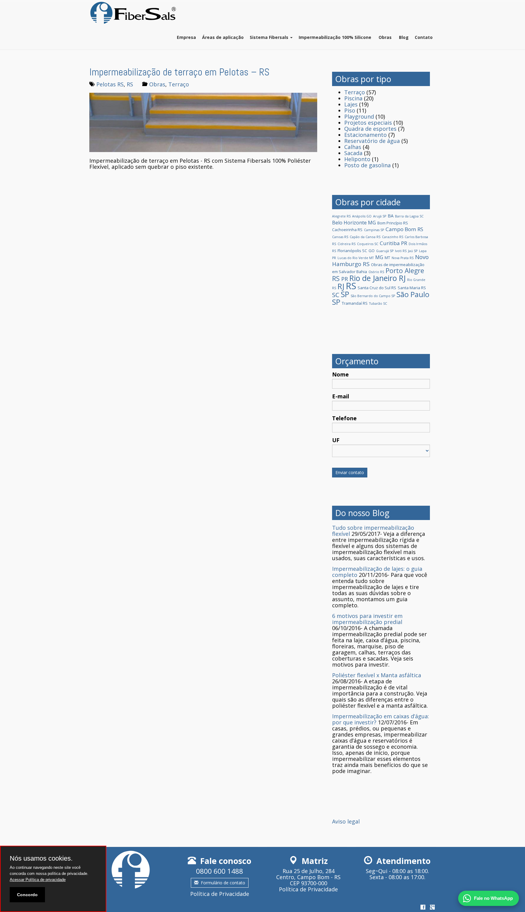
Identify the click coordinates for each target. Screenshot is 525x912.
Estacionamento (365, 134)
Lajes (351, 104)
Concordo (27, 894)
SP (345, 294)
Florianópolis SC (352, 250)
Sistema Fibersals (270, 37)
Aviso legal (346, 821)
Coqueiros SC (367, 244)
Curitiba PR (393, 243)
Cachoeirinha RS (347, 229)
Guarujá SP (384, 251)
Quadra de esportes (370, 128)
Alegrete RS (341, 216)
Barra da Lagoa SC (409, 216)
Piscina (353, 98)
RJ (341, 286)
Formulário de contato (223, 883)
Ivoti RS (401, 251)
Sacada (353, 153)
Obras (384, 37)
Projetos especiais (368, 122)
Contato (424, 37)
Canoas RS (340, 237)
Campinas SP (374, 230)
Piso (349, 110)
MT (387, 257)
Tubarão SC (378, 303)
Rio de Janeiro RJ (377, 278)
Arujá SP (379, 216)
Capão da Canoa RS (365, 237)
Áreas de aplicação (223, 37)
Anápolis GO (362, 216)
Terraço (178, 84)
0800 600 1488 (219, 871)
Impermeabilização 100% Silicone (335, 37)
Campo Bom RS (404, 229)
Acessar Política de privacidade (38, 879)
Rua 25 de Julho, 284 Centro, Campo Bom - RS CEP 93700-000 (308, 877)
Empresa (186, 37)
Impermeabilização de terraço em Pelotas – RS (179, 72)
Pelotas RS (110, 84)
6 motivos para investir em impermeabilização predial (367, 619)
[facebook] (423, 907)
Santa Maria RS (412, 287)
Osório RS (376, 272)
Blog (403, 37)
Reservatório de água (372, 140)
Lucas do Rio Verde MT (356, 258)
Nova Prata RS (402, 258)
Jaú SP (412, 251)
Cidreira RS (346, 244)
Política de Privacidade (219, 893)
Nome (340, 374)
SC (335, 294)
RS (130, 84)
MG (379, 257)
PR (344, 279)
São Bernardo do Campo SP (373, 296)
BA (390, 216)
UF (335, 440)
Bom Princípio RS (392, 223)
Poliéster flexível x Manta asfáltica (376, 675)
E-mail (340, 396)
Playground (359, 116)
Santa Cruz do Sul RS (377, 287)
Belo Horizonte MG (354, 222)
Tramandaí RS (355, 303)
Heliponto (357, 159)
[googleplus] (432, 907)
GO (372, 250)
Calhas (352, 147)
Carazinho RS (392, 237)
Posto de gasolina (367, 165)
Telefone (344, 418)
